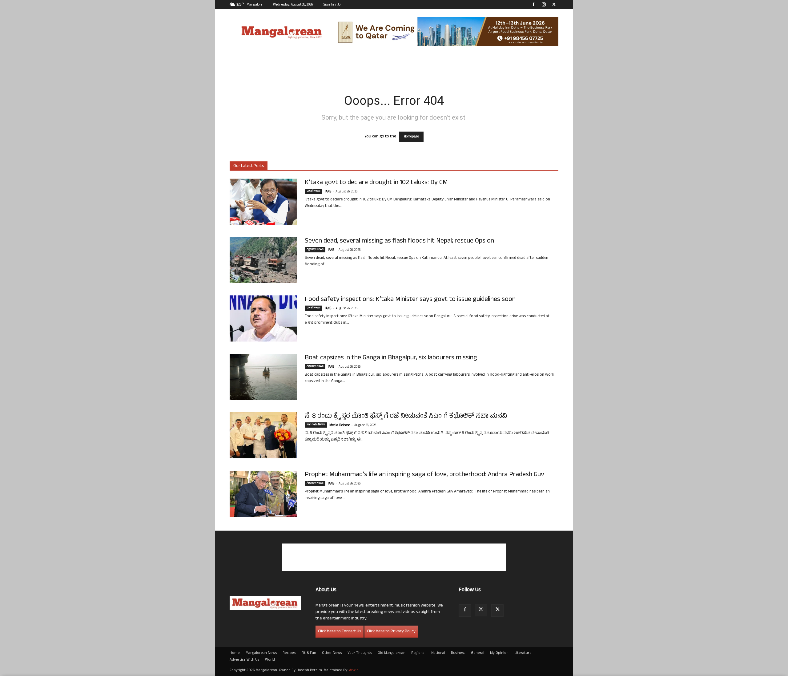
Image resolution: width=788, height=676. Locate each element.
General (477, 653)
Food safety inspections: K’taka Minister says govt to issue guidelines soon (410, 299)
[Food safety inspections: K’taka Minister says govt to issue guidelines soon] (263, 318)
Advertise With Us (244, 660)
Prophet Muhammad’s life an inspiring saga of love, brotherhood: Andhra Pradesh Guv (424, 474)
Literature (523, 653)
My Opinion (499, 653)
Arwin (354, 670)
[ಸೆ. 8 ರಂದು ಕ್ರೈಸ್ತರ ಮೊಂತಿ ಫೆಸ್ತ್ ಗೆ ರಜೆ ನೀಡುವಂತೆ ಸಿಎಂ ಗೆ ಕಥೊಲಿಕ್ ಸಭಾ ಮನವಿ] (263, 435)
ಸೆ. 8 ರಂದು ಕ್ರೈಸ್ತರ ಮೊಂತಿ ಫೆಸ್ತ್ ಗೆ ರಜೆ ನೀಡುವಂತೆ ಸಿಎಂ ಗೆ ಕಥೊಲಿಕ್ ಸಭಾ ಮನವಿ (406, 416)
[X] (553, 4)
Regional (418, 653)
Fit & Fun (308, 653)
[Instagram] (543, 4)
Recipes (289, 653)
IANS (328, 192)
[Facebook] (533, 4)
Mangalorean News (261, 653)
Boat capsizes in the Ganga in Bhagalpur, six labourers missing (391, 358)
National (438, 653)
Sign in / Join (334, 5)
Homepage (411, 137)
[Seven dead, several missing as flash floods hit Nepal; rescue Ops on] (263, 260)
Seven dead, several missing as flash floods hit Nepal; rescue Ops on (399, 241)
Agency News (315, 249)
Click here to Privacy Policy (391, 631)
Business (458, 653)
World (270, 660)
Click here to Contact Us (339, 631)
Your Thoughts (360, 653)
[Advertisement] (394, 557)
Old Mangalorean (391, 653)
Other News (332, 653)
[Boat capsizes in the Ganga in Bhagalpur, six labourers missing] (263, 377)
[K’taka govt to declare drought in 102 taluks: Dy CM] (263, 202)
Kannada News (316, 424)
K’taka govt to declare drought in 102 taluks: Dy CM (376, 182)
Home (235, 653)
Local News (313, 191)
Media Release (339, 425)
